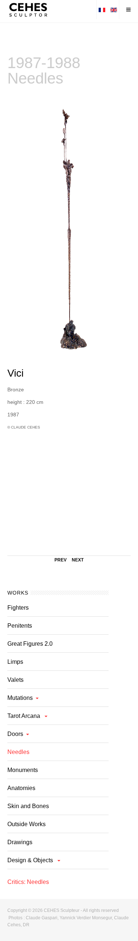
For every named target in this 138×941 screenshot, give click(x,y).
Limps (15, 662)
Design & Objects (30, 860)
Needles (18, 752)
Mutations (20, 698)
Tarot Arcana (24, 716)
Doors (15, 734)
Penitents (19, 626)
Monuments (22, 770)
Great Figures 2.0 (30, 644)
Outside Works (26, 824)
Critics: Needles (28, 882)
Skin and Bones (28, 806)
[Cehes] (30, 9)
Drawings (19, 842)
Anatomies (21, 788)
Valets (15, 680)
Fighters (18, 608)
